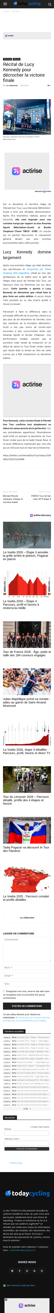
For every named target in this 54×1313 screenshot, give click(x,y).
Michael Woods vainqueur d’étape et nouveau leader (13, 499)
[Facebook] (6, 92)
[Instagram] (27, 1271)
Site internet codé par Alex (20, 1285)
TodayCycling (15, 1162)
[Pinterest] (20, 92)
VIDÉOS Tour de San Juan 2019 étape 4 (41, 497)
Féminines (16, 11)
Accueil (6, 11)
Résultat (17, 59)
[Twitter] (13, 92)
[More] (41, 92)
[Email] (34, 92)
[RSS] (34, 1271)
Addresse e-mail (11, 1139)
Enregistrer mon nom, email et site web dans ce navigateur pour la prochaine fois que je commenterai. (26, 994)
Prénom (7, 1129)
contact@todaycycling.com (22, 1250)
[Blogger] (12, 1271)
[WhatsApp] (27, 92)
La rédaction (12, 85)
